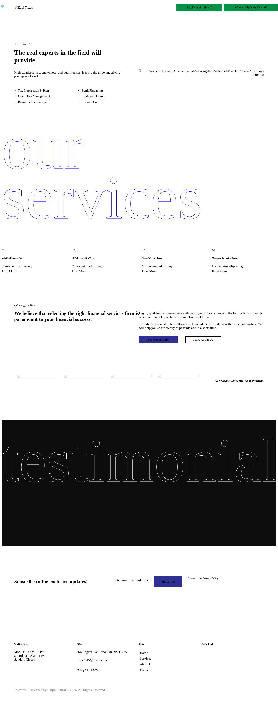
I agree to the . (203, 578)
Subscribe (168, 581)
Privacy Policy (210, 578)
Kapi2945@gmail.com (92, 660)
